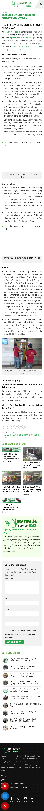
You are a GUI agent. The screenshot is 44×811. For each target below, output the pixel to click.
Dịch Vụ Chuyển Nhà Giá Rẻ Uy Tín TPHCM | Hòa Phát (23, 712)
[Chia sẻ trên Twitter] (12, 427)
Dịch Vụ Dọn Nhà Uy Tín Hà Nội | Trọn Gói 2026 (24, 727)
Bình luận (9, 579)
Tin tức (4, 12)
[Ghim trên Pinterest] (20, 427)
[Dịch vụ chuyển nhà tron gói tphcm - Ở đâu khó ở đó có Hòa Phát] (22, 4)
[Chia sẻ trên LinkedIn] (24, 427)
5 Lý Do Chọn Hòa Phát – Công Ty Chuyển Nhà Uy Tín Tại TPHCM (23, 660)
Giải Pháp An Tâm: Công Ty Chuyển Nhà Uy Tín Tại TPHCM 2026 (25, 690)
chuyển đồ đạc (12, 32)
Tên (7, 598)
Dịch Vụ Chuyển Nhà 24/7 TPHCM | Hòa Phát (25, 705)
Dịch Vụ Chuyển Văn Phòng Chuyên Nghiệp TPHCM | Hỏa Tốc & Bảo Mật (24, 682)
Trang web (9, 620)
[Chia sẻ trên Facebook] (7, 427)
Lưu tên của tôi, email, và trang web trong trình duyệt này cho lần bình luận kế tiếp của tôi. (21, 634)
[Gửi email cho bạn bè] (16, 427)
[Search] (41, 3)
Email (7, 609)
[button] (3, 4)
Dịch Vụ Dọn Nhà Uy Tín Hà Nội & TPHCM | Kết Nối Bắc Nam (22, 667)
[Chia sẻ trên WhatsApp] (3, 427)
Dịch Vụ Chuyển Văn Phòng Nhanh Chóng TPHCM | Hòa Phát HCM (23, 720)
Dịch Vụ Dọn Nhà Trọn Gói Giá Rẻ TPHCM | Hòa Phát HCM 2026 (22, 675)
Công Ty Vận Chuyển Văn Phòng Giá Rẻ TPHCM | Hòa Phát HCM (25, 697)
